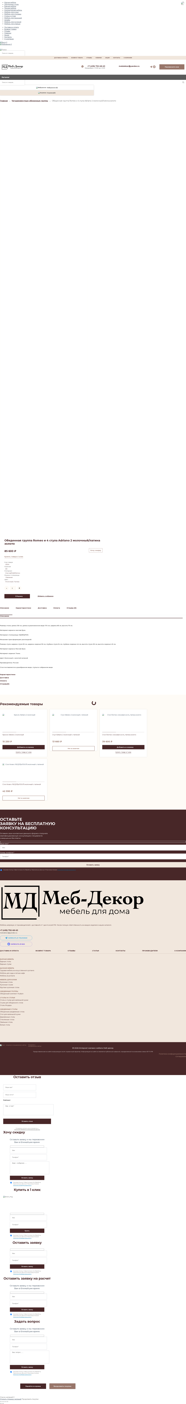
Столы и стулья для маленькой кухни (14, 1000)
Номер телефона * (7, 853)
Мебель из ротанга (7, 976)
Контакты (8, 37)
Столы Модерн (6, 1005)
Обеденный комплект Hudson (11, 994)
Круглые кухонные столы (9, 987)
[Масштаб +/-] (7, 1401)
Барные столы (5, 962)
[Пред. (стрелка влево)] (1, 1403)
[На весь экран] (5, 1401)
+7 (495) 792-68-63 (96, 66)
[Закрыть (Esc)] (1, 1401)
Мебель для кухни (11, 12)
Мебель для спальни (12, 24)
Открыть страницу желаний (10, 1399)
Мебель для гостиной (12, 22)
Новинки (7, 33)
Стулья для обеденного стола (11, 1003)
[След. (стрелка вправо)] (3, 1403)
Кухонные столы (6, 982)
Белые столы (5, 1025)
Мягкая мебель (10, 2)
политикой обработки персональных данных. (27, 1129)
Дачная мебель (10, 8)
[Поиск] (183, 82)
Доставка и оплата (11, 27)
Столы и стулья (10, 16)
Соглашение (180, 1056)
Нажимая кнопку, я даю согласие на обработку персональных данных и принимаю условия (39, 869)
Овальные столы (6, 1022)
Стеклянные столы (7, 1020)
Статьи (95, 951)
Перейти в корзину (33, 1386)
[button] (23, 747)
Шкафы (7, 20)
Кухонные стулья (6, 985)
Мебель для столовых (12, 14)
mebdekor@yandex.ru (129, 66)
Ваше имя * (4, 844)
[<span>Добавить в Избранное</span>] (23, 723)
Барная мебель (10, 6)
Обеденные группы (9, 991)
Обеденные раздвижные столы (12, 1012)
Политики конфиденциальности (66, 869)
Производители (150, 951)
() (51, 93)
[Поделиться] (3, 1401)
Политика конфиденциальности (172, 1054)
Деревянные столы (7, 1017)
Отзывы (7, 31)
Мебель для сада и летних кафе (12, 973)
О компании (9, 39)
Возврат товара (10, 29)
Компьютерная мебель (13, 10)
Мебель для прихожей (13, 18)
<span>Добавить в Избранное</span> (44, 713)
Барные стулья (5, 964)
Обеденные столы (11, 4)
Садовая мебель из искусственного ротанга (17, 970)
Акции (6, 35)
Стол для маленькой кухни (10, 1014)
